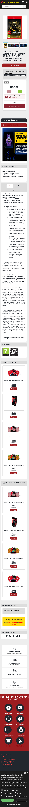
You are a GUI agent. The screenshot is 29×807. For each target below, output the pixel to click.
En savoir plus (13, 97)
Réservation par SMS (8, 761)
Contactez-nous (6, 755)
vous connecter (12, 622)
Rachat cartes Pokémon (8, 759)
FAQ (3, 756)
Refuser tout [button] (21, 800)
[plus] (20, 91)
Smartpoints (5, 766)
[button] (14, 804)
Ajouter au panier (15, 106)
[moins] (9, 91)
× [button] (27, 772)
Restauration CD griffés (8, 763)
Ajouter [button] (14, 389)
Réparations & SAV (7, 764)
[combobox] (25, 773)
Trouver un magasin (7, 758)
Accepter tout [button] (8, 800)
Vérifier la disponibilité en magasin (15, 75)
